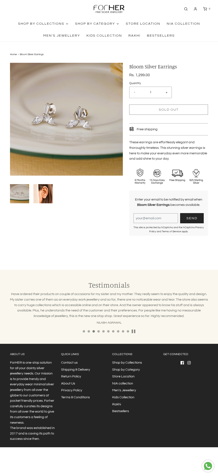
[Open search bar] (186, 9)
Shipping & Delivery (75, 369)
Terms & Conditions (75, 397)
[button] (19, 193)
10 (128, 331)
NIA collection (183, 23)
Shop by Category (126, 369)
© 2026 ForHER (19, 464)
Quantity (135, 83)
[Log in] (195, 9)
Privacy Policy (71, 390)
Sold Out (169, 109)
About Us (68, 383)
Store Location (143, 23)
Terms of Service (171, 231)
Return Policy (71, 376)
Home (13, 54)
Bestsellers (161, 35)
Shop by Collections (127, 362)
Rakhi (134, 35)
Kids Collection (104, 35)
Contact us (69, 362)
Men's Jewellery (61, 35)
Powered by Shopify (41, 464)
